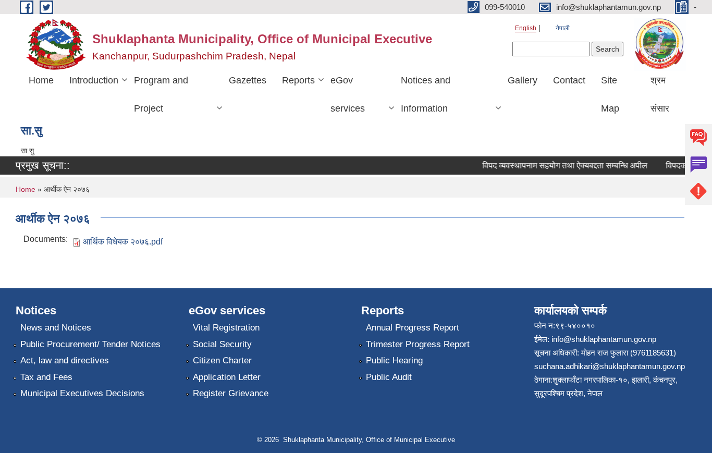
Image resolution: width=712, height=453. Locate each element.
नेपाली (563, 28)
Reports (298, 80)
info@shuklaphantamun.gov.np (603, 339)
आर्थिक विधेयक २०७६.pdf (123, 241)
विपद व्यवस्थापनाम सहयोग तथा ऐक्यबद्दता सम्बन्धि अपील (561, 165)
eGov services (347, 94)
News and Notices (55, 328)
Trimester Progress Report (418, 344)
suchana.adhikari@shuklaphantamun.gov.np (609, 366)
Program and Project (161, 94)
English (525, 28)
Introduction (93, 80)
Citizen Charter (222, 360)
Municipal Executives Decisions (82, 393)
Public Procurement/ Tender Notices (90, 344)
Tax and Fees (46, 377)
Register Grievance (230, 393)
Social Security (222, 344)
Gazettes (247, 80)
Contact (569, 80)
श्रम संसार (659, 94)
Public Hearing (394, 360)
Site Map (610, 94)
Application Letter (227, 377)
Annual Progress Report (412, 328)
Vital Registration (226, 328)
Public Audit (389, 377)
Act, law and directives (64, 360)
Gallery (522, 80)
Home (41, 80)
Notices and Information (425, 94)
